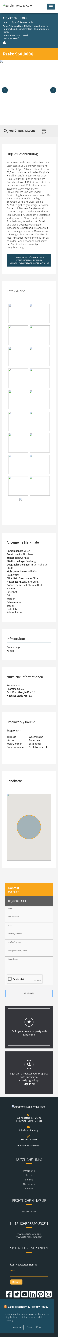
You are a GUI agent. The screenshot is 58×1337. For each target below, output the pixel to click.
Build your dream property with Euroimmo (29, 1033)
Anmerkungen (13, 959)
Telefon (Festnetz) (15, 934)
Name (10, 908)
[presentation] (5, 90)
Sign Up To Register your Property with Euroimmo (29, 1075)
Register (16, 1282)
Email (10, 925)
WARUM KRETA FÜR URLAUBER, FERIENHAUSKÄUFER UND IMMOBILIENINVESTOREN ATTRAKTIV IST (29, 260)
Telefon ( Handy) (14, 942)
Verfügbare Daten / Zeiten (17, 951)
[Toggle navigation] (51, 7)
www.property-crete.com (29, 1233)
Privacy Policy (29, 1211)
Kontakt (29, 1188)
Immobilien (29, 1170)
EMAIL (12, 1271)
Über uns (29, 1175)
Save (29, 1327)
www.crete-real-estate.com (29, 1236)
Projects (29, 1179)
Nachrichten (29, 1184)
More (38, 1327)
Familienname (13, 917)
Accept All (18, 1327)
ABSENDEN (29, 993)
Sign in (28, 1084)
